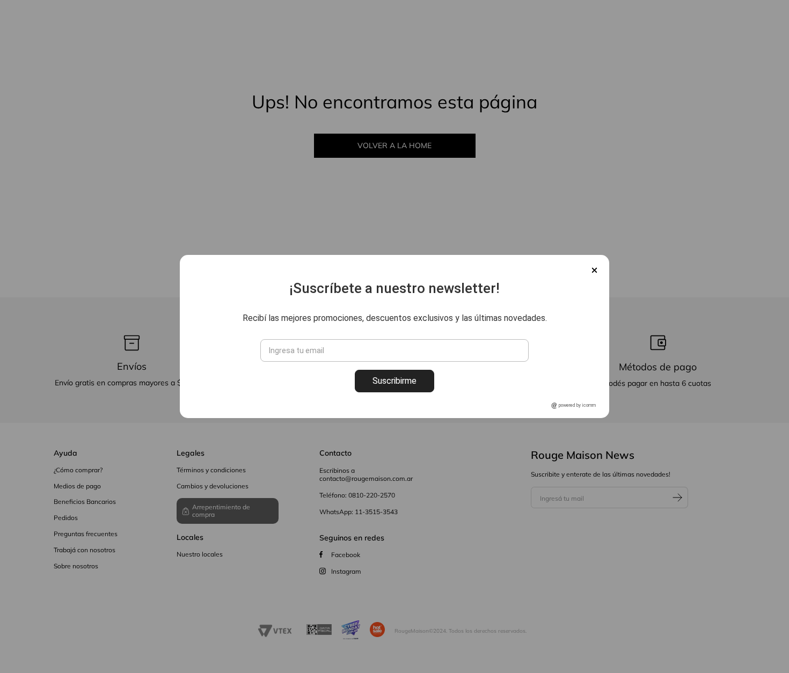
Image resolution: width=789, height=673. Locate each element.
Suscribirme (394, 381)
